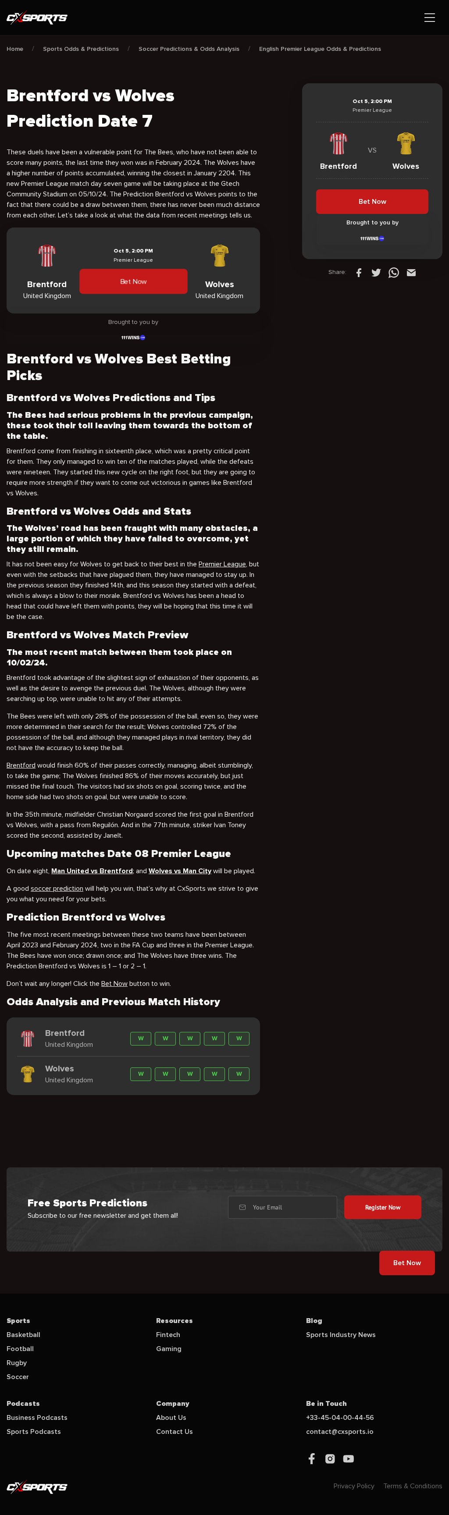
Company (172, 1403)
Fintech (168, 1334)
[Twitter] (376, 272)
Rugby (17, 1363)
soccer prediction (57, 888)
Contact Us (174, 1431)
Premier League (222, 564)
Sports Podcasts (34, 1431)
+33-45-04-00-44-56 (340, 1417)
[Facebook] (358, 272)
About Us (171, 1417)
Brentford (21, 765)
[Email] (411, 272)
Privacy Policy (354, 1486)
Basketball (23, 1334)
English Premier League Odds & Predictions (320, 49)
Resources (174, 1320)
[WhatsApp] (393, 272)
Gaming (169, 1348)
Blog (314, 1320)
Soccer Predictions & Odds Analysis (189, 49)
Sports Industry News (341, 1334)
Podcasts (23, 1403)
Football (20, 1348)
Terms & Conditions (412, 1486)
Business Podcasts (37, 1417)
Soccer (18, 1377)
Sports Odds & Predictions (81, 49)
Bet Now (133, 281)
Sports (18, 1320)
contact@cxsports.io (340, 1431)
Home (15, 49)
